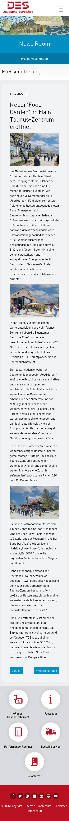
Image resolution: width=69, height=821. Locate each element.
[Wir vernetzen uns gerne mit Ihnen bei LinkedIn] (41, 796)
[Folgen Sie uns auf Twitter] (20, 796)
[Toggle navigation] (61, 10)
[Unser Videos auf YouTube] (56, 796)
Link (18, 704)
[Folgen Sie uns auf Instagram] (27, 796)
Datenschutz (34, 811)
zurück (16, 670)
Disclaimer (60, 806)
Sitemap (30, 806)
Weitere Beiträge (46, 670)
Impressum (44, 806)
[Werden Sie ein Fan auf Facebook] (13, 796)
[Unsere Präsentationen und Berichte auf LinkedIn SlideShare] (48, 796)
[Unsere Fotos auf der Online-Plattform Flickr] (34, 796)
